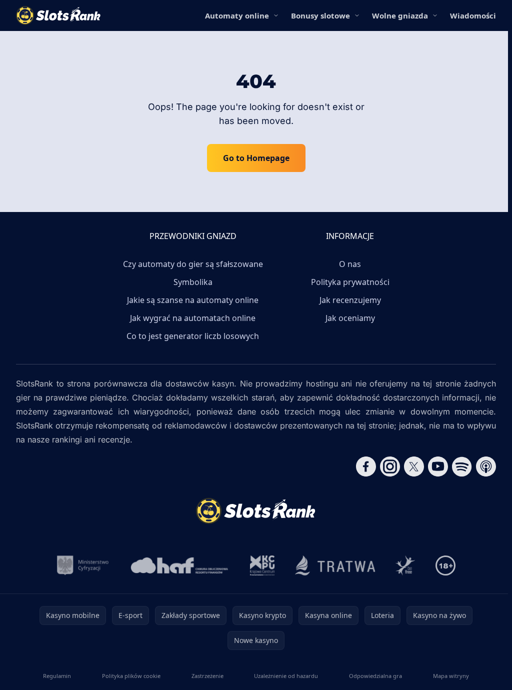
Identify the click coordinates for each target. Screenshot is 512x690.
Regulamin (57, 676)
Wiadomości (473, 15)
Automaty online (237, 15)
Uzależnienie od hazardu (286, 676)
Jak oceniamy (350, 318)
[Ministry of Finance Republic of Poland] (82, 566)
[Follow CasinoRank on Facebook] (366, 466)
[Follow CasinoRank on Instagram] (390, 466)
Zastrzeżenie (208, 676)
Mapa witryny (451, 676)
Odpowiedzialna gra (375, 676)
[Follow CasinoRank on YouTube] (438, 466)
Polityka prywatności (350, 282)
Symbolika (193, 282)
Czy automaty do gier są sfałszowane (193, 264)
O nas (350, 264)
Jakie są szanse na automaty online (192, 300)
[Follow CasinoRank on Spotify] (462, 466)
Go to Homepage (256, 158)
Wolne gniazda (400, 15)
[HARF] (179, 566)
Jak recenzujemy (350, 300)
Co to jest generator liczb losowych (192, 336)
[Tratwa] (335, 566)
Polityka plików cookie (131, 676)
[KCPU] (262, 566)
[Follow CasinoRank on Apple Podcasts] (486, 466)
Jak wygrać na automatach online (193, 318)
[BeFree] (406, 566)
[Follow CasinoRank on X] (414, 466)
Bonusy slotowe (320, 15)
